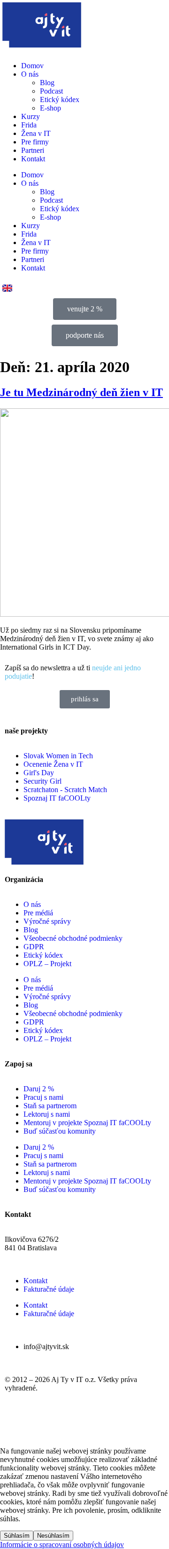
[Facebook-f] (16, 1421)
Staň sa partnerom (50, 1106)
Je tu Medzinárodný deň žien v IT (81, 392)
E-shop (50, 108)
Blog (47, 83)
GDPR (33, 947)
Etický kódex (59, 99)
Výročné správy (47, 921)
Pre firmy (35, 142)
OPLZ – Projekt (47, 964)
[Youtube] (67, 1421)
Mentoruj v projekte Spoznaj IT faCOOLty (87, 1123)
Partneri (32, 150)
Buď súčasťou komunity (59, 1131)
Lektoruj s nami (46, 1114)
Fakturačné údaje (48, 1289)
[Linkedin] (92, 1421)
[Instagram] (42, 1421)
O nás (29, 74)
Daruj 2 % (38, 1089)
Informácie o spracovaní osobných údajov (62, 1545)
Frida (29, 125)
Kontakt (33, 159)
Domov (32, 66)
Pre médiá (38, 913)
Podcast (51, 91)
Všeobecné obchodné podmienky (73, 938)
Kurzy (30, 116)
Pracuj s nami (43, 1097)
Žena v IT (36, 133)
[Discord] (118, 1421)
